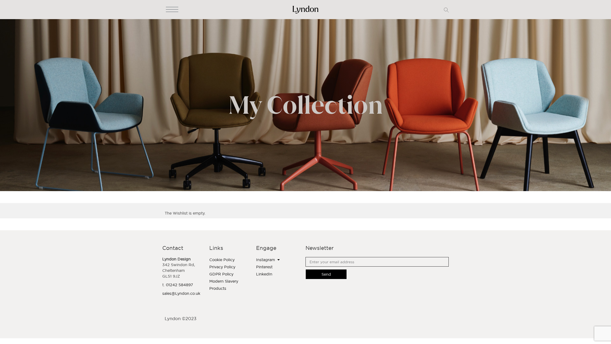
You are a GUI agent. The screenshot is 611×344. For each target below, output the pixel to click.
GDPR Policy (221, 274)
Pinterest (264, 267)
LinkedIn (264, 274)
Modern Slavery (223, 281)
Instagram (265, 260)
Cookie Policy (222, 260)
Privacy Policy (222, 267)
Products (217, 288)
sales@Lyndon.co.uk (181, 293)
